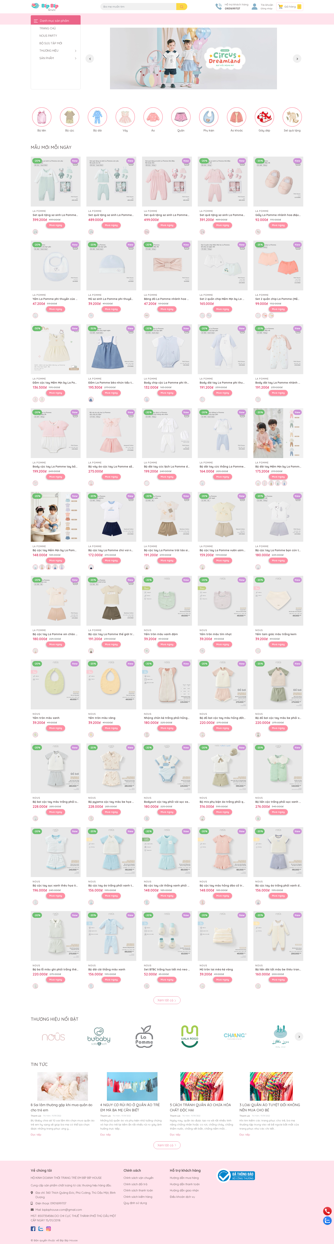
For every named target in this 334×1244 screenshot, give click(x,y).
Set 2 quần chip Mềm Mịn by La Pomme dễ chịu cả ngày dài (240, 299)
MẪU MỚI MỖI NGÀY (51, 147)
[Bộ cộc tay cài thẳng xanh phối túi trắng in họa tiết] (167, 852)
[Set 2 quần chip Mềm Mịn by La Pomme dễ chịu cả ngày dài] (223, 265)
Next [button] (297, 58)
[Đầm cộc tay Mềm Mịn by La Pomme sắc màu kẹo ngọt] (56, 349)
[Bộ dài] (97, 117)
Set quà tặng (292, 130)
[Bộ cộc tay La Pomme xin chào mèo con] (56, 601)
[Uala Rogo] (189, 1036)
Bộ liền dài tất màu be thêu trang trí (280, 969)
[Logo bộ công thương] (235, 1175)
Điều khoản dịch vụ (182, 1197)
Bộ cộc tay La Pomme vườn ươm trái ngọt (228, 550)
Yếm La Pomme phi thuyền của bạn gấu (60, 299)
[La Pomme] (144, 1036)
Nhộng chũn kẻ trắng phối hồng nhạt (169, 718)
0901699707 (232, 8)
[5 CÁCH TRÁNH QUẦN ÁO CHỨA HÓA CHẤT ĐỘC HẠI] (202, 1086)
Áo (153, 130)
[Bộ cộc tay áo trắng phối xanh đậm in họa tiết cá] (278, 852)
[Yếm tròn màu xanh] (56, 684)
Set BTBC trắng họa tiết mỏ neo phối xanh (173, 969)
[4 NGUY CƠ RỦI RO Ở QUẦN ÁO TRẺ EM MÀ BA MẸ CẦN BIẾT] (132, 1086)
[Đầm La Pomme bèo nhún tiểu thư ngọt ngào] (111, 349)
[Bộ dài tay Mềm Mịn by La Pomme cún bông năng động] (278, 433)
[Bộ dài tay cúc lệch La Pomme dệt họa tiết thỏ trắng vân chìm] (167, 433)
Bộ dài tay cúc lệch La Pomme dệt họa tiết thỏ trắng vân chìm (186, 466)
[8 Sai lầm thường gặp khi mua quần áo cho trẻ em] (63, 1086)
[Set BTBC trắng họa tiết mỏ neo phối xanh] (167, 936)
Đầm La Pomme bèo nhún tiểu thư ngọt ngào (119, 382)
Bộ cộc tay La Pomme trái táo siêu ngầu (171, 550)
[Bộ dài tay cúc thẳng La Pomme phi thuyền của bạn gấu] (223, 433)
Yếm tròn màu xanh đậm (161, 634)
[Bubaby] (99, 1036)
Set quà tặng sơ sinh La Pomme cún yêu (60, 215)
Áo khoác (237, 130)
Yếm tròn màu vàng (101, 718)
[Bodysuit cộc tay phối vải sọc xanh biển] (167, 768)
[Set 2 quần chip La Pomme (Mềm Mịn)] (278, 265)
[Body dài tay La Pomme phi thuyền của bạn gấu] (223, 349)
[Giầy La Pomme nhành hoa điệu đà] (278, 181)
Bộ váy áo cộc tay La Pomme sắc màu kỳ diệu (119, 466)
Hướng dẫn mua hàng (184, 1178)
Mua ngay (55, 225)
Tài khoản (267, 5)
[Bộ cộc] (69, 117)
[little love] (280, 1036)
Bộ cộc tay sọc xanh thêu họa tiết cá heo (61, 885)
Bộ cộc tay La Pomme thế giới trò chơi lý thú (118, 634)
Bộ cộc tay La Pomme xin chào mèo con (60, 634)
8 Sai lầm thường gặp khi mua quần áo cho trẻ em (61, 1107)
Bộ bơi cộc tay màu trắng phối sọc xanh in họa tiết (67, 802)
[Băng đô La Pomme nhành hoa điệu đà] (167, 265)
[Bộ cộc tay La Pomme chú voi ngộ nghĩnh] (111, 517)
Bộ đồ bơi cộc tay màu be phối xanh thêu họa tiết (289, 718)
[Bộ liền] (41, 117)
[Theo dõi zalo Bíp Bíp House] (40, 1228)
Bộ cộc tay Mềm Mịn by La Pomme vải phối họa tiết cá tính (72, 550)
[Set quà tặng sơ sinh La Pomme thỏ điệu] (167, 181)
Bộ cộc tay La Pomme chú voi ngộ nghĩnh (116, 550)
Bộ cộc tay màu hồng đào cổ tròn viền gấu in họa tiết (236, 885)
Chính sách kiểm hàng (138, 1197)
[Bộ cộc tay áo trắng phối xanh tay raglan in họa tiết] (111, 852)
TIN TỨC (39, 1064)
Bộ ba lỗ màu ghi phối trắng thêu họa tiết (61, 969)
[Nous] (53, 1036)
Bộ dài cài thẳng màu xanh (106, 969)
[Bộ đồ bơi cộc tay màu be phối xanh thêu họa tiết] (278, 684)
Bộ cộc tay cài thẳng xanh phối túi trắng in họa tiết (179, 885)
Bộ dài (97, 130)
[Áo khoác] (236, 117)
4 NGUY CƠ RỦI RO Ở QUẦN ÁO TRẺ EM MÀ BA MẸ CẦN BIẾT (130, 1107)
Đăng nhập (266, 8)
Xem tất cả (166, 1000)
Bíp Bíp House (69, 1240)
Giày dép (264, 130)
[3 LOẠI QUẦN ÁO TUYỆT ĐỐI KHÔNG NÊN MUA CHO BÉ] (271, 1086)
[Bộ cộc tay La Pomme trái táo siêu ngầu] (167, 517)
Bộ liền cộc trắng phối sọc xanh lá (278, 802)
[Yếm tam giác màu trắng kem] (278, 601)
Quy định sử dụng (135, 1203)
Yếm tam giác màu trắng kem (276, 634)
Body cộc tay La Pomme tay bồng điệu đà (61, 466)
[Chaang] (235, 1036)
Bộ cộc (69, 130)
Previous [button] (89, 58)
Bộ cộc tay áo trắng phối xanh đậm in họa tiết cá (289, 885)
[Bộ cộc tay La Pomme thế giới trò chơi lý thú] (111, 601)
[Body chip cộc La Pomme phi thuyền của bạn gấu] (167, 349)
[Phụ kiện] (208, 117)
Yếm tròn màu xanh (46, 718)
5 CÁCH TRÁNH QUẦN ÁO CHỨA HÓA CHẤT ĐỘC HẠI (200, 1107)
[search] (181, 6)
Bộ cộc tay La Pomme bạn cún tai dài (280, 550)
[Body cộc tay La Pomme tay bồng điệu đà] (56, 433)
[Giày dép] (264, 117)
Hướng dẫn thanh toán (185, 1184)
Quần (180, 130)
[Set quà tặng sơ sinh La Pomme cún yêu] (56, 181)
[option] (193, 58)
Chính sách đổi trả (135, 1184)
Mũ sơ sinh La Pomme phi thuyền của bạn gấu (119, 299)
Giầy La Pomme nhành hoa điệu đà (279, 215)
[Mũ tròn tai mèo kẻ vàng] (223, 936)
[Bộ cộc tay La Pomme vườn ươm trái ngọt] (223, 517)
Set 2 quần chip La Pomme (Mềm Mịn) (280, 299)
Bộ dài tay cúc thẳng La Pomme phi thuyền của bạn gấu (238, 466)
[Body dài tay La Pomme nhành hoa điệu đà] (278, 349)
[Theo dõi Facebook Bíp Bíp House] (33, 1228)
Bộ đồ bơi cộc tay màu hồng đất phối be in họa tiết (234, 718)
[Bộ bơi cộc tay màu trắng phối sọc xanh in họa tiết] (56, 768)
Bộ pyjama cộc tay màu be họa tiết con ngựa (119, 802)
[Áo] (153, 117)
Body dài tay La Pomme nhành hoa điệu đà (284, 382)
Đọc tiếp (36, 1134)
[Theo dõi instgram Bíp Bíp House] (48, 1228)
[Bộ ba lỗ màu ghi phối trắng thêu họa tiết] (56, 936)
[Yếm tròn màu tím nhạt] (223, 601)
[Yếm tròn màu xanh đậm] (167, 601)
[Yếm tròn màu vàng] (111, 684)
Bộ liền (41, 130)
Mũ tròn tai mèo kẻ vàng (216, 969)
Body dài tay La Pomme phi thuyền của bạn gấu (233, 382)
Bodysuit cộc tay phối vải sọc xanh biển (171, 802)
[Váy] (125, 117)
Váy (125, 130)
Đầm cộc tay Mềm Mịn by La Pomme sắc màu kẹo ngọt (70, 382)
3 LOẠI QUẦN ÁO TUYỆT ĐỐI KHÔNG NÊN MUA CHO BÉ (269, 1107)
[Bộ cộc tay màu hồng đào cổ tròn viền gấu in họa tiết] (223, 852)
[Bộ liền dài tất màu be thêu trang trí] (278, 936)
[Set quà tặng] (292, 117)
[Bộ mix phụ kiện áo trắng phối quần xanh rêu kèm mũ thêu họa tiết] (223, 768)
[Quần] (181, 117)
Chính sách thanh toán (138, 1190)
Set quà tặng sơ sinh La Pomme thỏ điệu (171, 215)
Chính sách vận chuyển (138, 1178)
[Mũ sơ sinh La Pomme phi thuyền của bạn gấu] (111, 265)
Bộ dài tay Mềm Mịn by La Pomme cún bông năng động (293, 466)
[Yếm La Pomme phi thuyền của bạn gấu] (56, 265)
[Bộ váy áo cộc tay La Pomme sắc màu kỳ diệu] (111, 433)
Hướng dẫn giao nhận (184, 1190)
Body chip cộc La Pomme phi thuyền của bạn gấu (178, 382)
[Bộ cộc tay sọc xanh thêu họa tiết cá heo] (56, 852)
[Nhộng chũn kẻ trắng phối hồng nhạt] (167, 684)
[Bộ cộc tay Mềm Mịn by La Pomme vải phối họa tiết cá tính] (56, 517)
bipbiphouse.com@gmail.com (62, 1210)
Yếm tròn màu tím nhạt (216, 634)
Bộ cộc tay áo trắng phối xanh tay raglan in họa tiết (124, 885)
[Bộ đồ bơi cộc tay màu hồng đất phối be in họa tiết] (223, 684)
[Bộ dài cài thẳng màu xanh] (111, 936)
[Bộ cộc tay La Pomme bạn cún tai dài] (278, 517)
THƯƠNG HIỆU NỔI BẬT (54, 1019)
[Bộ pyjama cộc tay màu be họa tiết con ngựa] (111, 768)
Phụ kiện (209, 130)
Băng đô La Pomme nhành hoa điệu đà (170, 299)
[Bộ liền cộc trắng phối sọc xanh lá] (278, 768)
